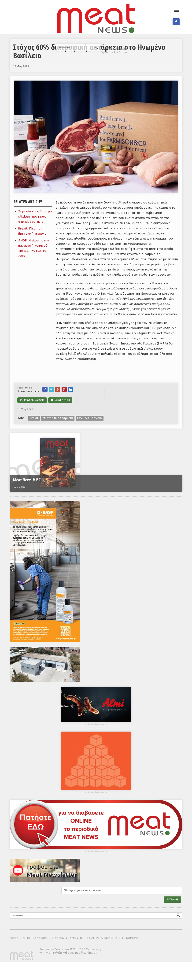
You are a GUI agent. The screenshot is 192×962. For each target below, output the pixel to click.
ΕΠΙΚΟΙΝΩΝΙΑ (131, 938)
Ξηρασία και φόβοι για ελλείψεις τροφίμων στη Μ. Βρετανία (35, 216)
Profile (14, 938)
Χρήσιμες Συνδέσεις (114, 52)
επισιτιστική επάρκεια (58, 418)
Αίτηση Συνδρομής (115, 48)
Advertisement (96, 724)
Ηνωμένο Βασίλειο (89, 418)
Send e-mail (60, 400)
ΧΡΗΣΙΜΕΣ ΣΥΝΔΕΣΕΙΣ (69, 938)
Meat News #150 (26, 479)
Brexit (34, 418)
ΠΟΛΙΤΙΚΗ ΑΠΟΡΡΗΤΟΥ (102, 938)
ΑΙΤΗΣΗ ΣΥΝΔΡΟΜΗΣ (36, 938)
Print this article (32, 400)
